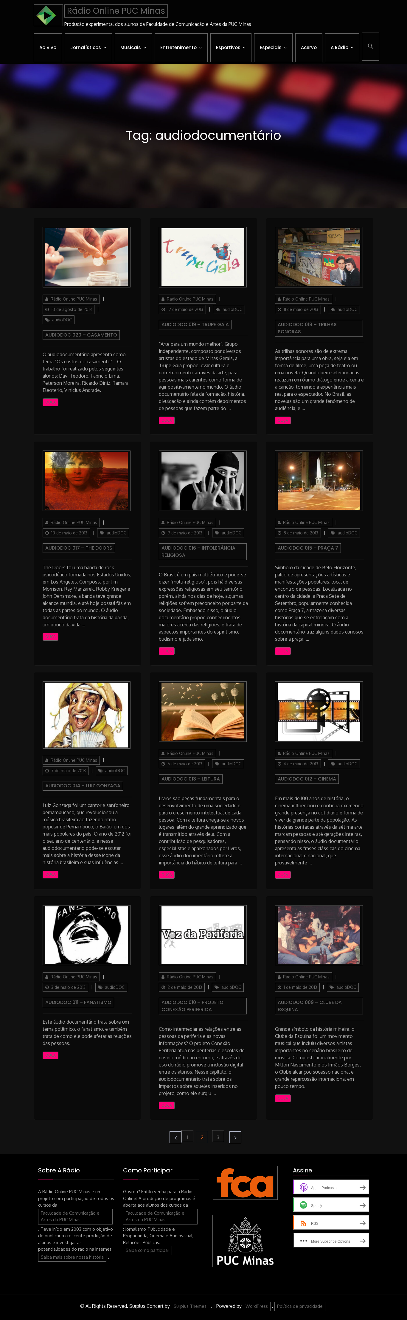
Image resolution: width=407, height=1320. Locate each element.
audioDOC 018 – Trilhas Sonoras (307, 328)
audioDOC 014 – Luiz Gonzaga (82, 785)
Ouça (50, 402)
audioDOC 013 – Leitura (190, 778)
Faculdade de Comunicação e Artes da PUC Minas (70, 1216)
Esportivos (228, 47)
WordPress (257, 1306)
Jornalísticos (85, 47)
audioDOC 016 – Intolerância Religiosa (198, 552)
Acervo (309, 47)
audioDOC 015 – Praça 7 (308, 548)
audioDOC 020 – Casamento (81, 334)
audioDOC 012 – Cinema (307, 778)
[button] (370, 46)
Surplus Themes (190, 1306)
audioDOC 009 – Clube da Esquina (310, 1006)
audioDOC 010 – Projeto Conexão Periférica (192, 1006)
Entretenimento (178, 47)
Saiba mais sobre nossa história (72, 1257)
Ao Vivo (47, 47)
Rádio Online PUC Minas (116, 11)
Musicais (130, 47)
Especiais (271, 47)
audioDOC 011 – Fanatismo (78, 1002)
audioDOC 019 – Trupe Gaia (195, 324)
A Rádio (339, 47)
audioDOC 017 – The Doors (78, 548)
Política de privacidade (300, 1306)
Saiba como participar (147, 1250)
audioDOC (62, 319)
